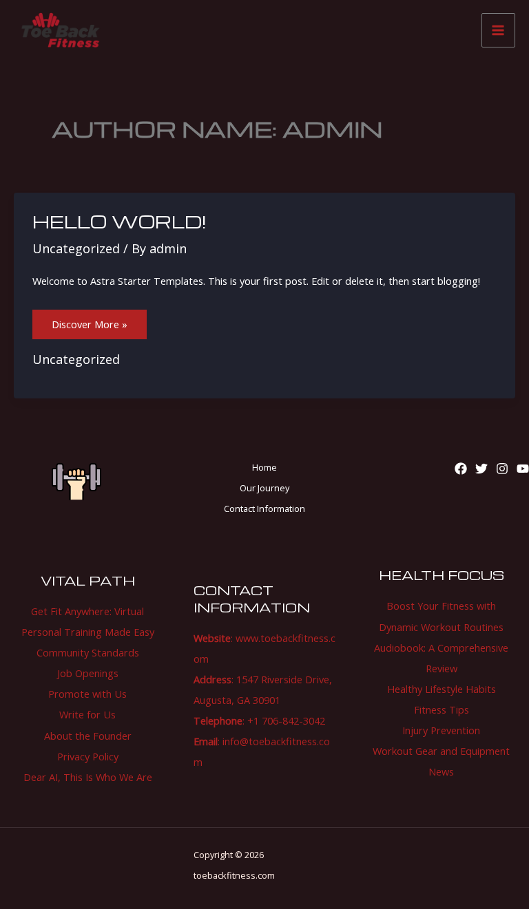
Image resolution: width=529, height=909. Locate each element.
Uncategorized (76, 248)
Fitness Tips (441, 709)
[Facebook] (461, 468)
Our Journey (264, 488)
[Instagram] (502, 468)
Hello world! (119, 221)
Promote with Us (87, 694)
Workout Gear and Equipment (441, 751)
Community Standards (88, 652)
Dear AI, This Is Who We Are (87, 777)
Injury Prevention (441, 730)
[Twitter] (481, 468)
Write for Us (87, 714)
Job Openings (87, 673)
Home (264, 467)
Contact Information (264, 508)
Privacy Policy (87, 756)
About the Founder (88, 735)
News (441, 771)
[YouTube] (523, 468)
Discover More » (89, 320)
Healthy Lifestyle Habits (441, 689)
